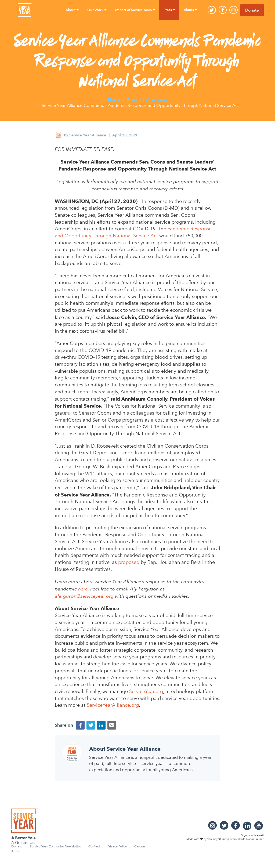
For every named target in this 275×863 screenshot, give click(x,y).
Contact (94, 846)
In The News (155, 99)
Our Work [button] (95, 10)
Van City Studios (217, 839)
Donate (252, 10)
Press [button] (168, 10)
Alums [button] (189, 10)
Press (131, 99)
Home (114, 99)
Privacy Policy (117, 846)
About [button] (71, 10)
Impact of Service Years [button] (134, 10)
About (15, 851)
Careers (140, 846)
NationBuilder (255, 839)
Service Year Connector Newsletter (55, 846)
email (260, 835)
